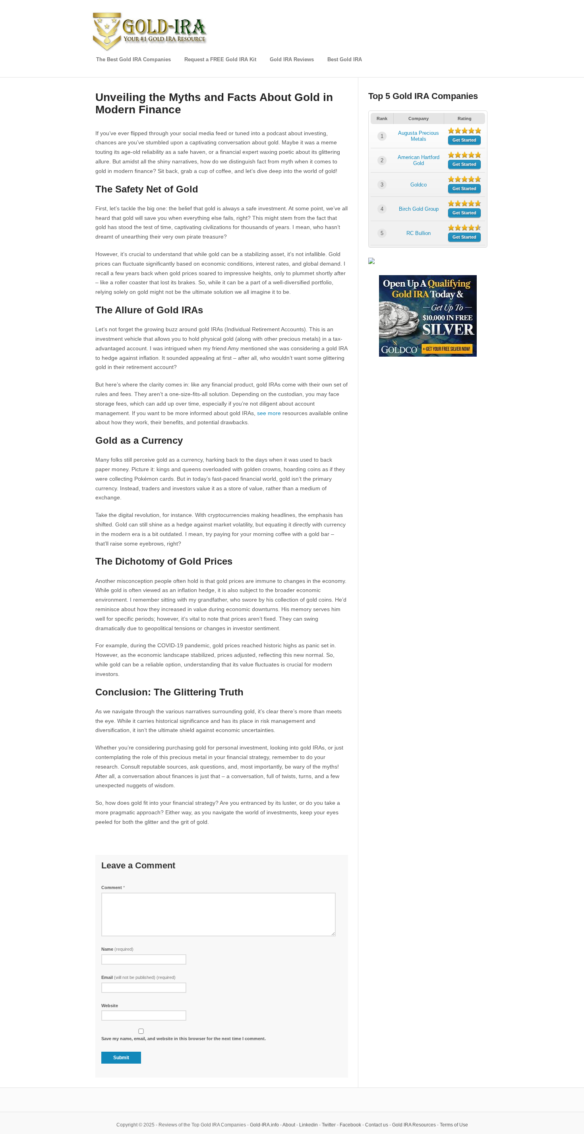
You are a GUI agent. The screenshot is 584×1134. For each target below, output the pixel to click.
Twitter (329, 1125)
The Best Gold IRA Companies (133, 59)
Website (109, 1005)
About (288, 1125)
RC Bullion (418, 233)
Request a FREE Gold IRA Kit (220, 59)
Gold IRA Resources (414, 1125)
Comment (113, 887)
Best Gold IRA (344, 59)
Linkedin (308, 1125)
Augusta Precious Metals (418, 136)
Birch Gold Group (419, 209)
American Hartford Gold (418, 160)
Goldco (418, 185)
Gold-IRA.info (264, 1125)
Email (138, 977)
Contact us (376, 1125)
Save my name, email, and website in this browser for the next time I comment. (183, 1038)
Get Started (464, 140)
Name (117, 949)
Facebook (350, 1125)
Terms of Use (454, 1125)
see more (269, 413)
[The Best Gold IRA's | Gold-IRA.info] (151, 50)
